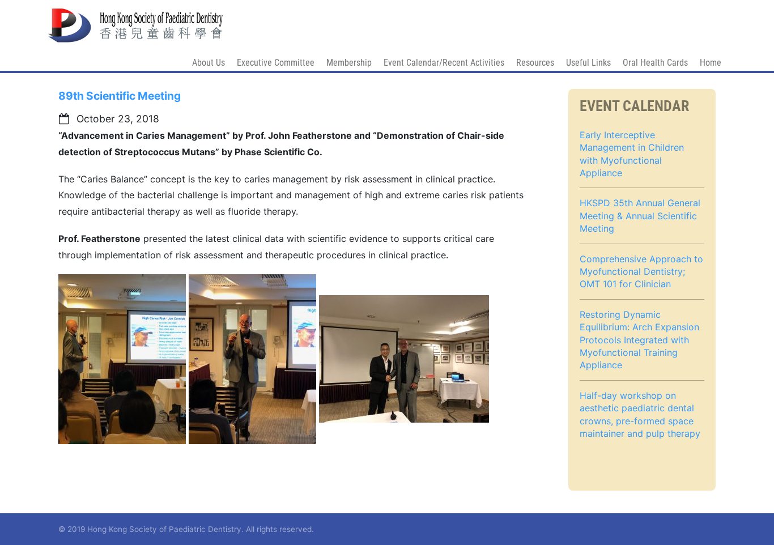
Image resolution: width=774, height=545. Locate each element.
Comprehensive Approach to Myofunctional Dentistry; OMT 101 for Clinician (641, 271)
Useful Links (588, 62)
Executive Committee (275, 62)
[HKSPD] (135, 20)
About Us (208, 62)
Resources (535, 62)
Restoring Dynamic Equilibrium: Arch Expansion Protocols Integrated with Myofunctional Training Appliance (639, 340)
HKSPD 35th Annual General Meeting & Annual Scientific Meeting (640, 215)
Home (710, 62)
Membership (349, 62)
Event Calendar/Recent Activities (444, 62)
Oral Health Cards (655, 62)
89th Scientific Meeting (119, 96)
